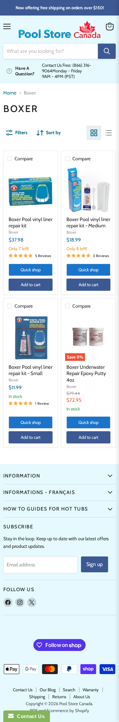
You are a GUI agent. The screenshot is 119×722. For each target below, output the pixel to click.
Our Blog (48, 689)
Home (10, 93)
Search (69, 689)
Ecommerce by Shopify (68, 710)
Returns (59, 696)
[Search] (107, 51)
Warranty (91, 689)
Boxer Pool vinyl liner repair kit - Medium (88, 222)
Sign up (94, 564)
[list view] (108, 133)
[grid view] (94, 133)
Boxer (14, 232)
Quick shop (30, 269)
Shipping (37, 696)
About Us (81, 696)
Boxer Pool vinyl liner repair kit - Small (31, 370)
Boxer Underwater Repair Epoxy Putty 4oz (86, 373)
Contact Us (22, 689)
